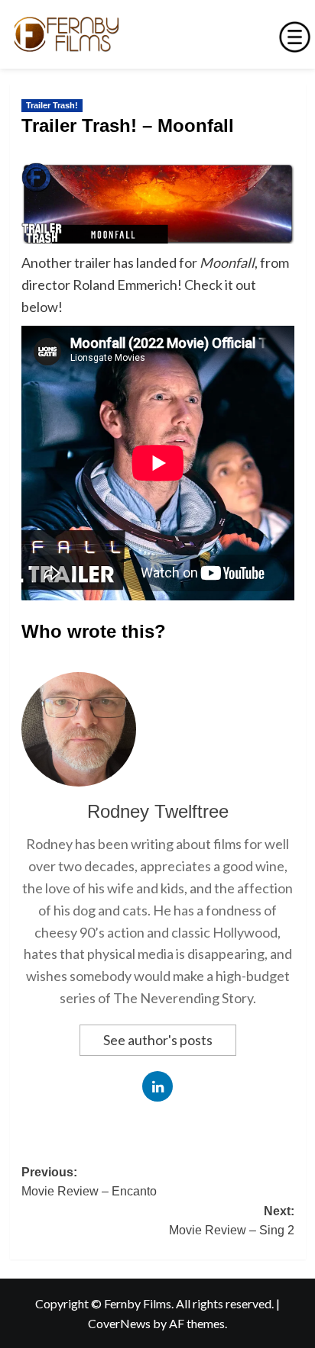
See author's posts (158, 1039)
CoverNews (119, 1323)
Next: (231, 1221)
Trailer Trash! (52, 105)
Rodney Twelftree (158, 811)
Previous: (89, 1182)
